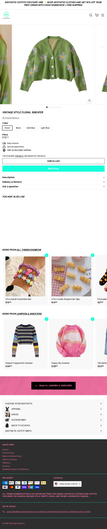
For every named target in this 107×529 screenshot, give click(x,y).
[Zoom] (89, 100)
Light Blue (45, 127)
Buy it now (53, 168)
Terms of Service (9, 459)
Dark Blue (31, 127)
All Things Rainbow (10, 117)
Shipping (19, 156)
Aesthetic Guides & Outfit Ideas (15, 469)
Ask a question (10, 186)
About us (6, 466)
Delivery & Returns (12, 181)
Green (7, 127)
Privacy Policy (8, 452)
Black (18, 127)
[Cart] (96, 15)
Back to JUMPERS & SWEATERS (55, 385)
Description (8, 177)
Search (5, 449)
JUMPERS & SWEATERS (29, 313)
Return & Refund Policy (11, 456)
